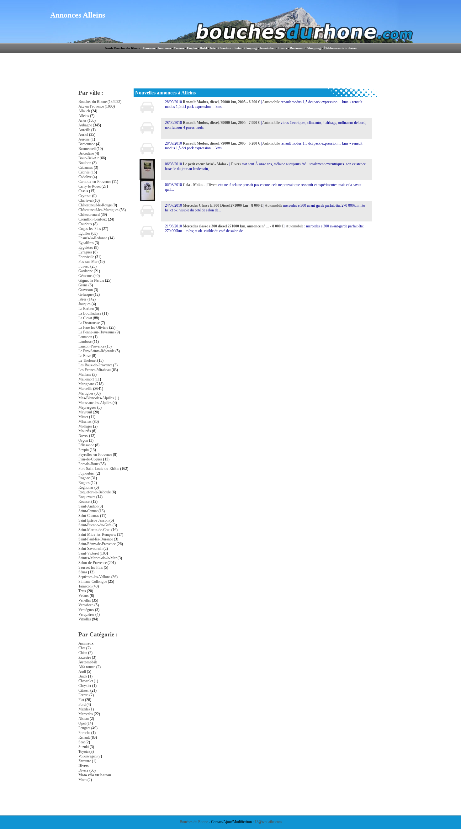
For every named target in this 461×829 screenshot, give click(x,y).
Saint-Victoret (88, 553)
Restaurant (297, 48)
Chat (81, 648)
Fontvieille (86, 257)
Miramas (85, 421)
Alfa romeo (86, 667)
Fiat (81, 700)
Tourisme (149, 48)
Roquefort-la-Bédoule (94, 492)
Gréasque (85, 294)
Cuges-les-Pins (89, 228)
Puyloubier (86, 473)
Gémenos (85, 276)
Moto (82, 780)
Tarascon (85, 586)
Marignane (86, 384)
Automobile (87, 662)
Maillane (84, 374)
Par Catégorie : (98, 634)
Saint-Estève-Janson (93, 520)
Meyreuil (85, 412)
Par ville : (90, 92)
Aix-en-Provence (91, 106)
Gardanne (85, 271)
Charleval (85, 200)
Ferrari (83, 695)
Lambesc (85, 341)
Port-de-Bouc (88, 464)
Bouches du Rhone (194, 822)
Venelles (84, 600)
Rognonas (85, 487)
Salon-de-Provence (92, 563)
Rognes (84, 483)
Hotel (203, 48)
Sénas (82, 572)
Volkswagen (87, 756)
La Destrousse (89, 323)
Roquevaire (86, 497)
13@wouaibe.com (268, 822)
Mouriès (84, 431)
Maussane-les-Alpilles (95, 403)
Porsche (84, 733)
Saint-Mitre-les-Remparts (97, 534)
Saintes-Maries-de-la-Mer (97, 558)
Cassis (83, 191)
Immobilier (267, 48)
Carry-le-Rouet (89, 186)
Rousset (84, 501)
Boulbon (84, 163)
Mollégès (85, 426)
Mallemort (86, 379)
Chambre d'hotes (229, 48)
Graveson (85, 290)
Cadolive (85, 177)
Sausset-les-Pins (90, 567)
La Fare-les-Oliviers (93, 327)
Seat (81, 742)
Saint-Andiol (88, 506)
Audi (82, 671)
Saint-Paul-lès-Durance (95, 539)
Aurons (84, 139)
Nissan (83, 718)
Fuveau (83, 266)
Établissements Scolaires (340, 48)
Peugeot (84, 728)
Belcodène (86, 153)
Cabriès (84, 172)
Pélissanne (86, 445)
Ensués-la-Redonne (92, 238)
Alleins (83, 116)
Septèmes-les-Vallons (94, 577)
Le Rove (84, 355)
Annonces (164, 48)
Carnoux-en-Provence (94, 181)
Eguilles (84, 233)
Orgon (83, 440)
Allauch (84, 111)
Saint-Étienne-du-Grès (95, 525)
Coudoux (85, 224)
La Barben (86, 308)
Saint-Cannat (88, 511)
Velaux (83, 595)
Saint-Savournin (90, 548)
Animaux (85, 643)
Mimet (83, 417)
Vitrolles (84, 619)
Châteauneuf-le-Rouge (95, 205)
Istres (82, 299)
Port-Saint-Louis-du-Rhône (98, 468)
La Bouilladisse (89, 313)
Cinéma (179, 48)
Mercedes (85, 714)
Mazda (83, 709)
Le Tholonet (87, 360)
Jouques (84, 304)
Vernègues (86, 610)
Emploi (192, 48)
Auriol (83, 134)
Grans (82, 285)
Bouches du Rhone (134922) (99, 101)
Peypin (83, 450)
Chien (82, 653)
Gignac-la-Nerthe (91, 280)
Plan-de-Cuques (90, 459)
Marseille (85, 388)
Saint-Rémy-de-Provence (97, 544)
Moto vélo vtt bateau (94, 775)
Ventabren (85, 605)
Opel (82, 723)
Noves (83, 435)
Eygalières (86, 243)
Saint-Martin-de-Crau (94, 530)
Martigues (85, 393)
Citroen (83, 690)
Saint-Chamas (88, 515)
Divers (83, 765)
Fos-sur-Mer (88, 261)
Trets (82, 591)
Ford (82, 704)
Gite (212, 48)
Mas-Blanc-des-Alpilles (96, 398)
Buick (82, 676)
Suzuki (83, 747)
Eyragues (85, 252)
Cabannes (85, 167)
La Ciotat (85, 318)
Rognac (84, 478)
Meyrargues (87, 407)
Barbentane (86, 144)
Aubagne (85, 125)
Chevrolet (85, 681)
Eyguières (85, 247)
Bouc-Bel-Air (88, 158)
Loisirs (282, 48)
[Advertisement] (257, 70)
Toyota (83, 751)
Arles (82, 120)
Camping (250, 48)
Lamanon (85, 337)
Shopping (314, 48)
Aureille (84, 130)
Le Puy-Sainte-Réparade (96, 351)
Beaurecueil (87, 148)
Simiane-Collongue (92, 581)
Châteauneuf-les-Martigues (98, 210)
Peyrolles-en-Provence (95, 454)
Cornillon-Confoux (92, 219)
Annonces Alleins (77, 15)
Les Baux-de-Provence (95, 365)
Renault (84, 737)
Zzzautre (84, 657)
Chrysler (84, 685)
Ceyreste (84, 196)
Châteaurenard (89, 214)
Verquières (86, 614)
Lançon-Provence (91, 346)
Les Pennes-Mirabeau (94, 370)
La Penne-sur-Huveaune (96, 332)
